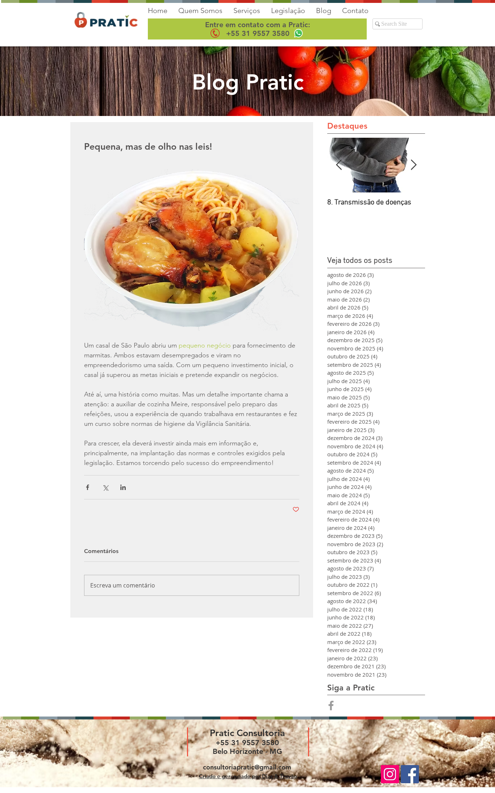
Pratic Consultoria (247, 732)
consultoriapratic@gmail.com (247, 767)
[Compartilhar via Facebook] (87, 487)
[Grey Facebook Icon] (331, 705)
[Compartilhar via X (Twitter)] (105, 487)
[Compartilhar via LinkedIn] (123, 487)
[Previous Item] (339, 165)
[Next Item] (413, 165)
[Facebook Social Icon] (410, 774)
